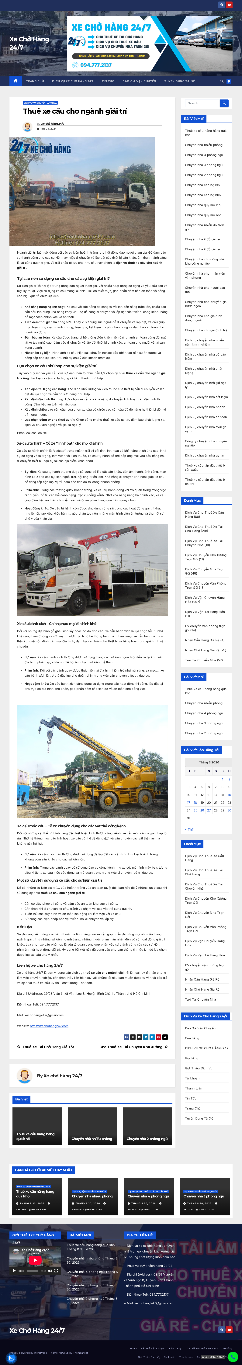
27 (209, 810)
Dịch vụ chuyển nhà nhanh (205, 407)
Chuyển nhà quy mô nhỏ (203, 215)
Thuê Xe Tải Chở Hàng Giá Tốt (48, 1047)
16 (229, 795)
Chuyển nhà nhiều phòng (91, 1139)
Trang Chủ (35, 81)
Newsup (64, 1352)
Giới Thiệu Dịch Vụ (199, 1068)
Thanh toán (193, 1088)
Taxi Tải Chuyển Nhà (200, 660)
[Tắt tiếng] (50, 1271)
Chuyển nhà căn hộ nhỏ (203, 195)
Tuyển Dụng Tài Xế (179, 81)
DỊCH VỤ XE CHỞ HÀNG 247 (72, 81)
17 (188, 802)
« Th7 (189, 829)
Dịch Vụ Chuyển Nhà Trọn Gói (201, 1191)
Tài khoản (192, 1078)
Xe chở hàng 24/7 (52, 123)
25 (195, 810)
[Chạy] (14, 1271)
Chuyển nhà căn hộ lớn (202, 185)
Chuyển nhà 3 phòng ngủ (204, 165)
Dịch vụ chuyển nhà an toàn (206, 417)
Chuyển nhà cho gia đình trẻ (206, 330)
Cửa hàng (192, 1038)
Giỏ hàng (191, 1058)
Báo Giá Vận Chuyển (139, 81)
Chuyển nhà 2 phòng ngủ (147, 1139)
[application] (35, 1260)
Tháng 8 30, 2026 (32, 1203)
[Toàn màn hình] (56, 1271)
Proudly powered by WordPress (28, 1352)
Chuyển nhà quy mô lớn (203, 205)
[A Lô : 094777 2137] (233, 1357)
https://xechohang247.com (49, 1026)
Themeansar (80, 1352)
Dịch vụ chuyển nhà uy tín (204, 455)
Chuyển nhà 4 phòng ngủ (204, 155)
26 (202, 810)
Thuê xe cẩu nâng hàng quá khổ (91, 1245)
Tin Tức (108, 81)
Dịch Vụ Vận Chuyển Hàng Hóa (40, 103)
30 (229, 810)
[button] (221, 81)
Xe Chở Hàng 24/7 (36, 1331)
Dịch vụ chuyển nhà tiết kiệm (206, 397)
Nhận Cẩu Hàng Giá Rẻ (202, 640)
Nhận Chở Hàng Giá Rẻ (202, 650)
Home (133, 1348)
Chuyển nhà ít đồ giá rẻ (202, 239)
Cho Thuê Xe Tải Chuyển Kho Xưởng (130, 1047)
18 (195, 802)
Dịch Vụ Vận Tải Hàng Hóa (205, 612)
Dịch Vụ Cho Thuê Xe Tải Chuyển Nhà (148, 1191)
